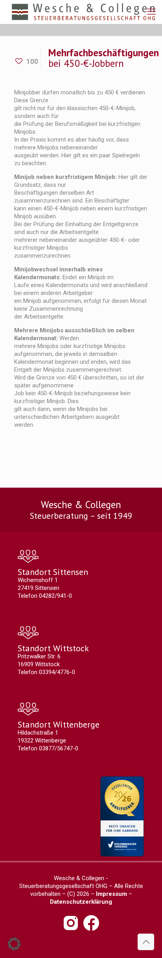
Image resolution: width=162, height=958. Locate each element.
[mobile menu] (151, 11)
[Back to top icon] (146, 942)
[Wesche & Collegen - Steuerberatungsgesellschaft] (83, 12)
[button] (14, 944)
